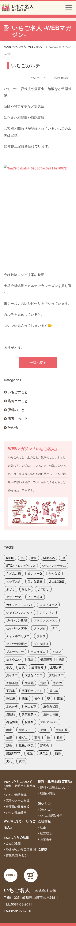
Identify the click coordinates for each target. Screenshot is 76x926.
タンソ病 (39, 628)
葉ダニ (23, 737)
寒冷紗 (57, 683)
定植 (43, 683)
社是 (43, 827)
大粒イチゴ (56, 675)
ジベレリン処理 (16, 620)
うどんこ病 (13, 573)
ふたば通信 (56, 581)
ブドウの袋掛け (16, 644)
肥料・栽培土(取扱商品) (55, 781)
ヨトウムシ (13, 659)
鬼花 (9, 761)
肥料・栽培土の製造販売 (19, 787)
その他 (13, 427)
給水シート (26, 730)
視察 (60, 737)
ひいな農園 (35, 581)
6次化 (10, 558)
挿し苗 (53, 690)
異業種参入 (29, 714)
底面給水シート (32, 690)
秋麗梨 (29, 722)
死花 (60, 698)
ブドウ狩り (41, 644)
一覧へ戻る (38, 362)
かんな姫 (54, 573)
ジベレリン (46, 612)
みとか (26, 589)
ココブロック (48, 604)
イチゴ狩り (35, 597)
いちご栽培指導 (16, 794)
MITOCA (49, 558)
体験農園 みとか (16, 855)
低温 (31, 659)
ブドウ (41, 636)
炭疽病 (10, 714)
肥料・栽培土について (55, 787)
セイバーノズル (16, 628)
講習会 (44, 745)
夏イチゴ (12, 675)
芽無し (44, 730)
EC (22, 558)
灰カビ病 (31, 706)
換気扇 (10, 698)
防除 (58, 753)
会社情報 (44, 821)
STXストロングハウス (20, 565)
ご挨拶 (43, 849)
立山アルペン (49, 722)
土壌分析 (56, 667)
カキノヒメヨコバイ (19, 604)
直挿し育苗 (50, 714)
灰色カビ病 (50, 706)
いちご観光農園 (16, 812)
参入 (9, 667)
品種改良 (37, 667)
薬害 (37, 737)
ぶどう (10, 589)
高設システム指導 (18, 800)
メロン (56, 651)
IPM (34, 558)
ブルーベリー (15, 651)
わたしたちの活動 (16, 837)
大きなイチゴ (33, 675)
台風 (22, 667)
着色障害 (12, 722)
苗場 (9, 737)
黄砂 (22, 761)
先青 (62, 659)
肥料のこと (16, 409)
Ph (63, 558)
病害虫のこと (18, 418)
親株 (9, 745)
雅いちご (44, 803)
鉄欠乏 (43, 753)
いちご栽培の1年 (51, 815)
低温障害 (46, 659)
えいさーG (35, 573)
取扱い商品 (47, 793)
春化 (37, 698)
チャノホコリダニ (18, 636)
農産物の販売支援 (18, 806)
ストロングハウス (45, 620)
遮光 (30, 753)
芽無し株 (62, 730)
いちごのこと (18, 391)
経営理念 (46, 833)
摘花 (25, 698)
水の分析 (12, 706)
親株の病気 (26, 745)
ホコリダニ (38, 651)
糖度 (9, 730)
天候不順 (12, 683)
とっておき (13, 581)
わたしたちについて (18, 781)
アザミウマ (13, 597)
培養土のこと (18, 400)
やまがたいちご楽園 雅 (21, 849)
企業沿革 (46, 839)
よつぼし (43, 589)
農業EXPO (13, 753)
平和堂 (10, 690)
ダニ (55, 628)
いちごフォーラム (54, 565)
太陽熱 (29, 683)
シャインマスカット (19, 612)
